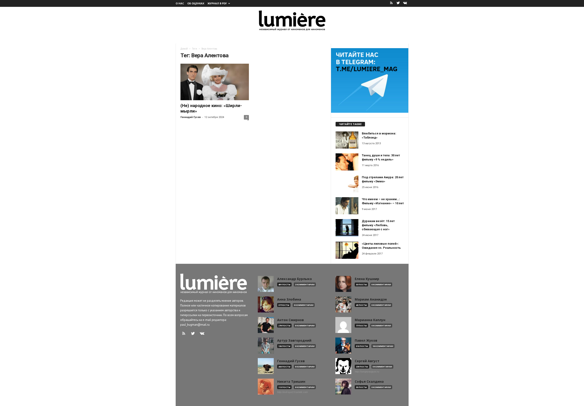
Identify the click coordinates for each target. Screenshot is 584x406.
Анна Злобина (289, 299)
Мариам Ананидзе (371, 299)
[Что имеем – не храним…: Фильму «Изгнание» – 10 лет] (347, 205)
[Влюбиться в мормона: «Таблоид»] (347, 140)
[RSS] (391, 3)
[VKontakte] (405, 3)
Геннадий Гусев (190, 117)
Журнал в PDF (217, 3)
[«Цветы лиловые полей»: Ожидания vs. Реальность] (347, 250)
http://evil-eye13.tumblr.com (292, 392)
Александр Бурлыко (294, 279)
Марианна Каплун (370, 320)
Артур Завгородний (294, 340)
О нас (180, 3)
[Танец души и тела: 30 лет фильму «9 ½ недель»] (347, 161)
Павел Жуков (366, 340)
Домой (184, 48)
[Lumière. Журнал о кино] (292, 20)
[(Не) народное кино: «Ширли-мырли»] (214, 82)
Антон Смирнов (290, 320)
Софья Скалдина (369, 382)
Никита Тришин (291, 382)
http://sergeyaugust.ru (367, 371)
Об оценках (195, 3)
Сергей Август (367, 361)
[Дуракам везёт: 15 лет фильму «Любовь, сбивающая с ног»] (347, 227)
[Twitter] (398, 3)
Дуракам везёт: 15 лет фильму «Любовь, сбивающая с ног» (378, 225)
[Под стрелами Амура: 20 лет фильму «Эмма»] (347, 183)
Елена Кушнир (367, 279)
